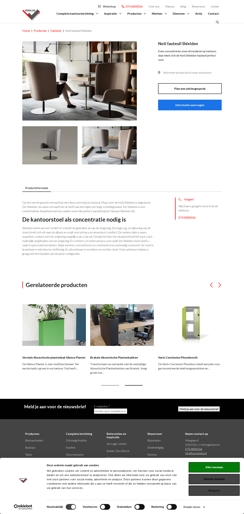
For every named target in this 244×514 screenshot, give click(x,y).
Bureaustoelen (34, 440)
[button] (211, 286)
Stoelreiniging (155, 447)
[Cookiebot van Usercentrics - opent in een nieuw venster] (23, 507)
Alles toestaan (214, 467)
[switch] (105, 507)
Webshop (109, 6)
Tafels (28, 454)
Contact (213, 13)
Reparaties (154, 440)
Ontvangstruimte (76, 440)
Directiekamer (75, 454)
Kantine (70, 447)
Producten (134, 13)
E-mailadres (102, 406)
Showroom (198, 6)
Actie (198, 13)
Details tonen (191, 506)
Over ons (154, 6)
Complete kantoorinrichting (75, 13)
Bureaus (30, 447)
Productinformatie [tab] (36, 188)
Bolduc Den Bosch (118, 450)
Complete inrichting (79, 433)
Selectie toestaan (214, 478)
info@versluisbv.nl (196, 453)
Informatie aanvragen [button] (189, 105)
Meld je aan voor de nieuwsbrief (199, 409)
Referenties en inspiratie (116, 435)
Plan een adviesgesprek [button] (190, 88)
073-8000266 (134, 6)
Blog (183, 6)
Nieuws (170, 6)
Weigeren (214, 490)
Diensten (179, 13)
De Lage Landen (117, 443)
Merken (157, 13)
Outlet (215, 6)
